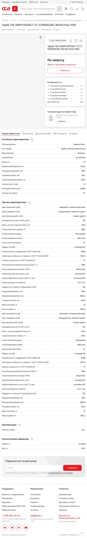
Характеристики (8, 30)
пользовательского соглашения (60, 473)
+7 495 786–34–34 (11, 515)
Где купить (29, 14)
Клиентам (59, 14)
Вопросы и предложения (13, 494)
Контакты (43, 2)
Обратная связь (9, 510)
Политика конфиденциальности (14, 535)
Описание (21, 30)
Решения (18, 14)
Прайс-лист (33, 2)
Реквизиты (6, 2)
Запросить (65, 70)
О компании (7, 14)
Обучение (6, 502)
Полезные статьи (66, 498)
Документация (33, 30)
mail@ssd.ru (36, 515)
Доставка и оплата (19, 2)
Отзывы (57, 30)
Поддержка (71, 14)
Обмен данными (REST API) (13, 506)
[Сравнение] (77, 8)
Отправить (72, 468)
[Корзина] (82, 8)
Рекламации (7, 498)
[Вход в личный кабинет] (65, 8)
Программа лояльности (69, 506)
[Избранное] (71, 8)
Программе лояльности (65, 64)
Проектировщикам (44, 14)
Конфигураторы (37, 506)
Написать (62, 121)
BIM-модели (46, 30)
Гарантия (63, 510)
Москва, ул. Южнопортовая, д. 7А (69, 516)
